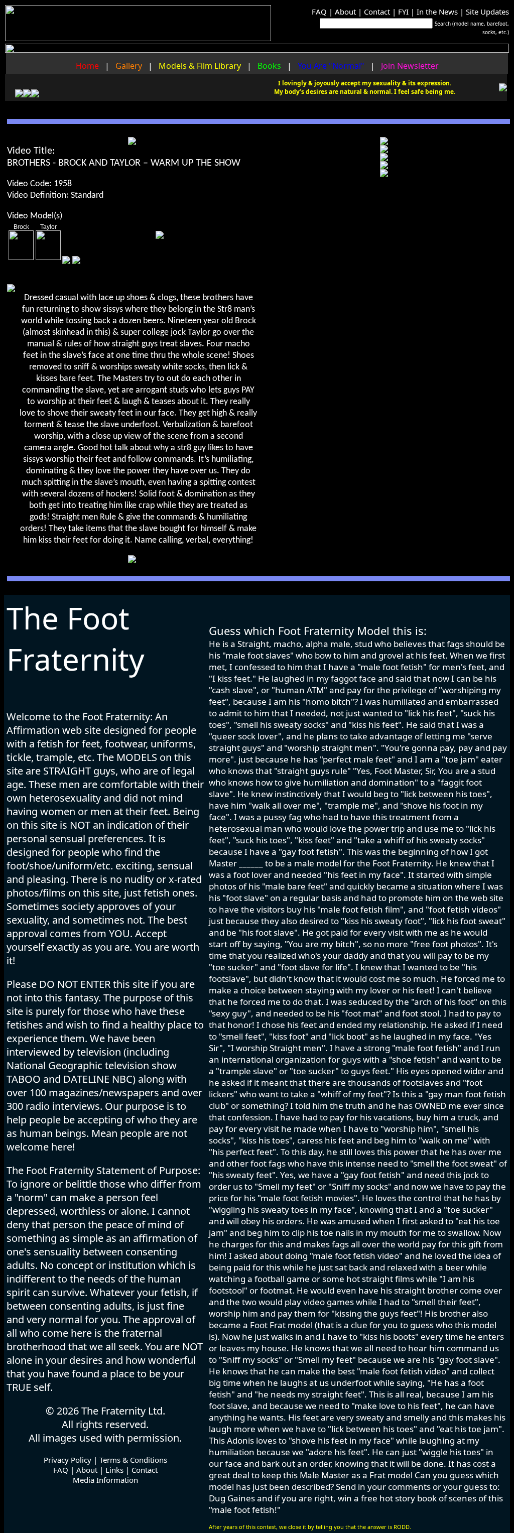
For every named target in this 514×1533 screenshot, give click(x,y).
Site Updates (487, 12)
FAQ (319, 12)
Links (114, 1470)
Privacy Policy (67, 1460)
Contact (377, 12)
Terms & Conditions (133, 1460)
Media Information (105, 1480)
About (345, 12)
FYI (403, 12)
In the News (437, 12)
